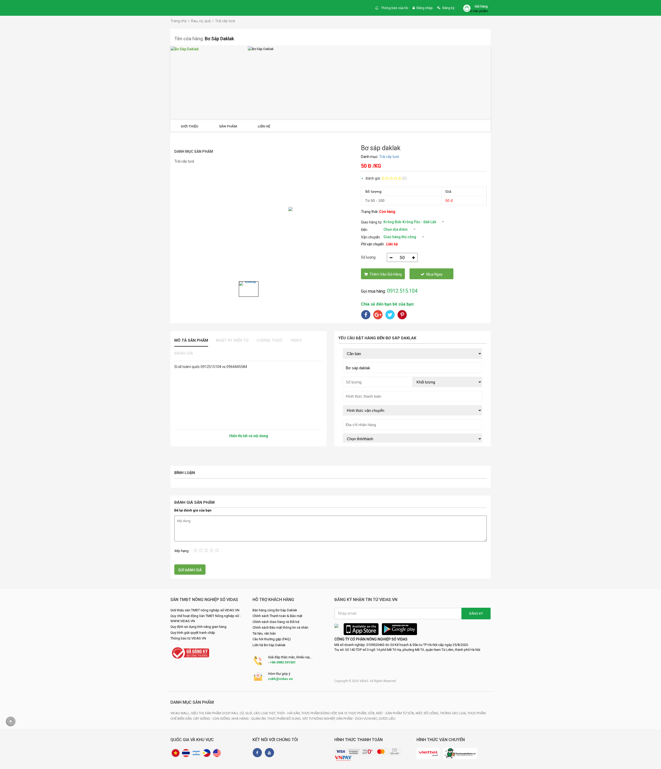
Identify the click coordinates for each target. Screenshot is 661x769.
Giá (448, 191)
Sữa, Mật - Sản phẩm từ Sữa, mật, (396, 713)
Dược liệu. (387, 718)
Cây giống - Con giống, (212, 718)
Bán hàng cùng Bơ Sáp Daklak (275, 610)
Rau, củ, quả (201, 21)
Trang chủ (178, 21)
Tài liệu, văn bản (264, 633)
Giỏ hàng (481, 6)
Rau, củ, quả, (242, 713)
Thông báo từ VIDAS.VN (188, 638)
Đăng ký (448, 8)
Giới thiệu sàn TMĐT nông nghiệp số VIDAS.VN (204, 610)
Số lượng (373, 191)
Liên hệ (264, 126)
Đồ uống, (432, 713)
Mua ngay (434, 274)
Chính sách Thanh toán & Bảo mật (277, 616)
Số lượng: (368, 257)
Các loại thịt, (265, 713)
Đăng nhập (424, 8)
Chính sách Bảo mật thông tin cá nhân (280, 627)
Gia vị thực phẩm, (353, 713)
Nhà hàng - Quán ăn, (249, 718)
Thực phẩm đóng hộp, (319, 713)
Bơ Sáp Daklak (219, 38)
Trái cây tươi (225, 21)
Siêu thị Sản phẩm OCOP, (211, 713)
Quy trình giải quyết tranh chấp (192, 633)
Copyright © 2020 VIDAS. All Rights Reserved (365, 681)
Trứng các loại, (453, 713)
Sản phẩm (228, 126)
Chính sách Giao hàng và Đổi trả (276, 622)
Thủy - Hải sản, (289, 713)
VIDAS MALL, (180, 713)
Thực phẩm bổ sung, (284, 718)
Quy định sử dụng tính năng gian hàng (198, 627)
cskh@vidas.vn (280, 679)
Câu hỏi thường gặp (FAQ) (272, 639)
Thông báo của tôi (394, 8)
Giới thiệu (189, 126)
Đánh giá (183, 353)
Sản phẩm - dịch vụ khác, (357, 718)
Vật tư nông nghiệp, (319, 718)
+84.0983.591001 (283, 662)
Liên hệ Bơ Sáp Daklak (269, 645)
